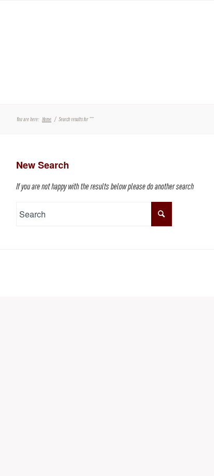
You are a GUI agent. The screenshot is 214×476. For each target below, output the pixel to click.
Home (46, 119)
